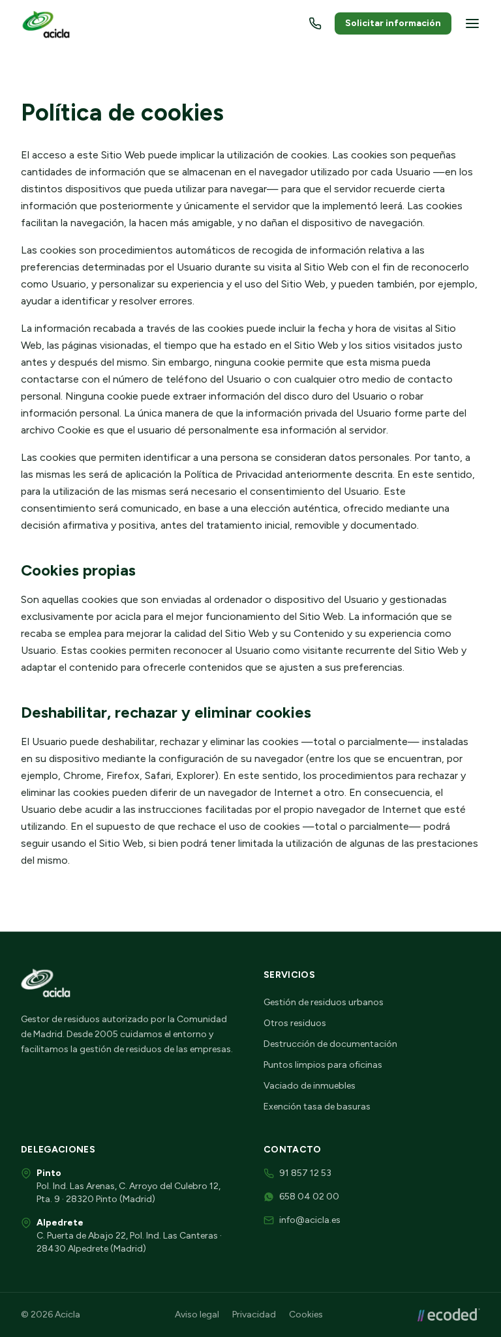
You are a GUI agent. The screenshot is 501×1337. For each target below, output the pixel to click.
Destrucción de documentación (330, 1044)
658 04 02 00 (309, 1196)
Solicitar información (393, 23)
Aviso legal (197, 1314)
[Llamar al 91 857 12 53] (315, 23)
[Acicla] (47, 23)
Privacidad (254, 1314)
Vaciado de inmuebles (310, 1085)
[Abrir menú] (472, 23)
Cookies (306, 1314)
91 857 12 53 (305, 1173)
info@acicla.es (310, 1220)
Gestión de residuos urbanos (324, 1002)
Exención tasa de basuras (317, 1106)
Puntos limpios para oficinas (323, 1064)
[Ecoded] (449, 1314)
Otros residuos (295, 1023)
